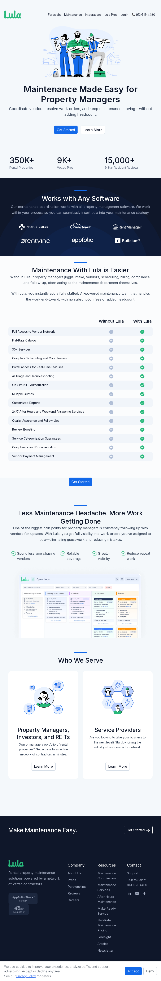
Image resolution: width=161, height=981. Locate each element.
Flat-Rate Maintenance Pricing (106, 925)
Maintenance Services (106, 887)
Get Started (66, 130)
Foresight (54, 14)
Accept (133, 971)
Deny (150, 971)
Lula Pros (111, 14)
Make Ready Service (106, 910)
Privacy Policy (26, 976)
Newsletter (105, 950)
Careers (73, 900)
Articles (102, 944)
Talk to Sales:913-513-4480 (137, 882)
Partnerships (77, 887)
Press (72, 880)
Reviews (74, 893)
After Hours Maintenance (106, 899)
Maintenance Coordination (106, 875)
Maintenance (73, 14)
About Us (74, 873)
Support (132, 873)
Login (124, 14)
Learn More (92, 130)
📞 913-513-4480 (143, 14)
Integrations (93, 14)
